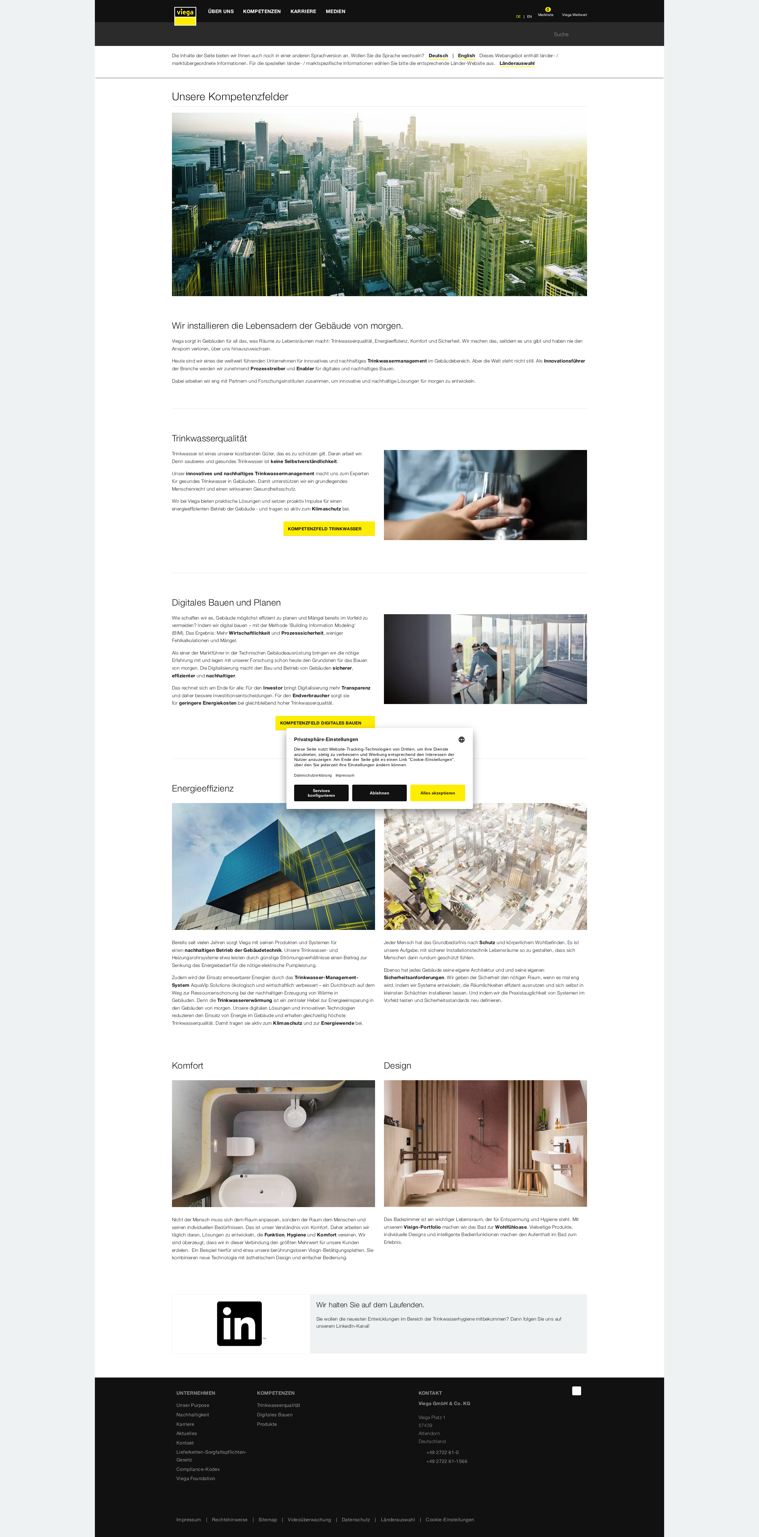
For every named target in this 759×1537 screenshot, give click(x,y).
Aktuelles (186, 1433)
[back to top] (576, 1390)
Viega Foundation (195, 1478)
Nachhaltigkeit (192, 1415)
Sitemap (268, 1519)
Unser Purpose (192, 1405)
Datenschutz (356, 1519)
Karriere (185, 1424)
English (466, 55)
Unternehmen (195, 1393)
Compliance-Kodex (198, 1469)
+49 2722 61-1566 (446, 1461)
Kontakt (185, 1443)
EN (529, 16)
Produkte (267, 1424)
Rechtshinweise (230, 1519)
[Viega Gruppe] (185, 11)
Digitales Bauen (275, 1415)
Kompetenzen (276, 1393)
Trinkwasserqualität (278, 1405)
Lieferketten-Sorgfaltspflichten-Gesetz (211, 1456)
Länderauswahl (398, 1519)
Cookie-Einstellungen (450, 1519)
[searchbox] (374, 34)
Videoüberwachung (309, 1519)
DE (518, 16)
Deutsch (438, 55)
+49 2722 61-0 (442, 1452)
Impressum (188, 1519)
